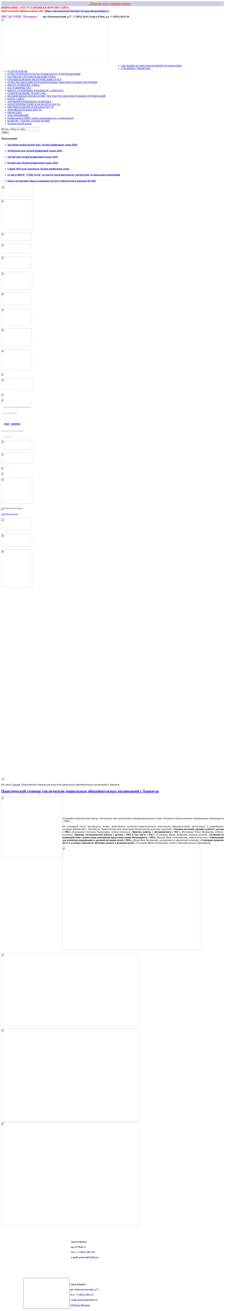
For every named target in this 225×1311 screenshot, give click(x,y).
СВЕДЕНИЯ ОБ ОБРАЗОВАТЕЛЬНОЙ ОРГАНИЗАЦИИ (151, 65)
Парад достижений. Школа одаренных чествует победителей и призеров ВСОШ (51, 181)
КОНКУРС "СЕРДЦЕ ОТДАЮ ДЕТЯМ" (28, 121)
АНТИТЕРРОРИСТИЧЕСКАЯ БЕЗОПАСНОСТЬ (33, 104)
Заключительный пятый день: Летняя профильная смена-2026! (42, 144)
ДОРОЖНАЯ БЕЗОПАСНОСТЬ (24, 110)
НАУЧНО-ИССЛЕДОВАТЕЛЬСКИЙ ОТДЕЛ (31, 76)
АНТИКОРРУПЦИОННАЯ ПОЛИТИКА (29, 101)
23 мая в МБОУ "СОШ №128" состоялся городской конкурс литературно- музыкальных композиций (63, 174)
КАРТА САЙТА (15, 99)
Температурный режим (19, 123)
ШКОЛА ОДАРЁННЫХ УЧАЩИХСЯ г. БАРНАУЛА (35, 90)
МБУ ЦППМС (12, 424)
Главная (16, 784)
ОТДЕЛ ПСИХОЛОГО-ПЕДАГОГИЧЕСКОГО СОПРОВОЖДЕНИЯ (44, 74)
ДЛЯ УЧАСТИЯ (99, 66)
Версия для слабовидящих (110, 4)
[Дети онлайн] (9, 514)
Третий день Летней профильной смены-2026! (32, 157)
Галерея (55, 66)
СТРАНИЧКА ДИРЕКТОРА (136, 68)
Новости (13, 66)
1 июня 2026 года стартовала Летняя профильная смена (38, 168)
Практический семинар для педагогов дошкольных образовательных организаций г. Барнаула (80, 791)
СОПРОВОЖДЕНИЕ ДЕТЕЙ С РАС (26, 93)
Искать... (5, 129)
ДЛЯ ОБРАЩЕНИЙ (18, 115)
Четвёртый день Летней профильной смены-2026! (34, 150)
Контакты (114, 66)
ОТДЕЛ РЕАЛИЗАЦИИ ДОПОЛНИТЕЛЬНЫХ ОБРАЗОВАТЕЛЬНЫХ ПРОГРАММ (52, 82)
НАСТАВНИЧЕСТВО (19, 88)
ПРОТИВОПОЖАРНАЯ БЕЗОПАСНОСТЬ (30, 107)
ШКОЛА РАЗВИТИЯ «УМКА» (23, 85)
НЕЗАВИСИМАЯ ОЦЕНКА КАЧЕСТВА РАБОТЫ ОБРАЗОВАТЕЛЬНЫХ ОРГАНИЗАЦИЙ (56, 96)
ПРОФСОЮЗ (14, 112)
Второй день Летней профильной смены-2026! (32, 163)
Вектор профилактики (75, 66)
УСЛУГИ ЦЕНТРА (17, 71)
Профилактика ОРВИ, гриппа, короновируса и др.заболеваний (40, 118)
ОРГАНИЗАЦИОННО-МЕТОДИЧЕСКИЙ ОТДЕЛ (34, 79)
